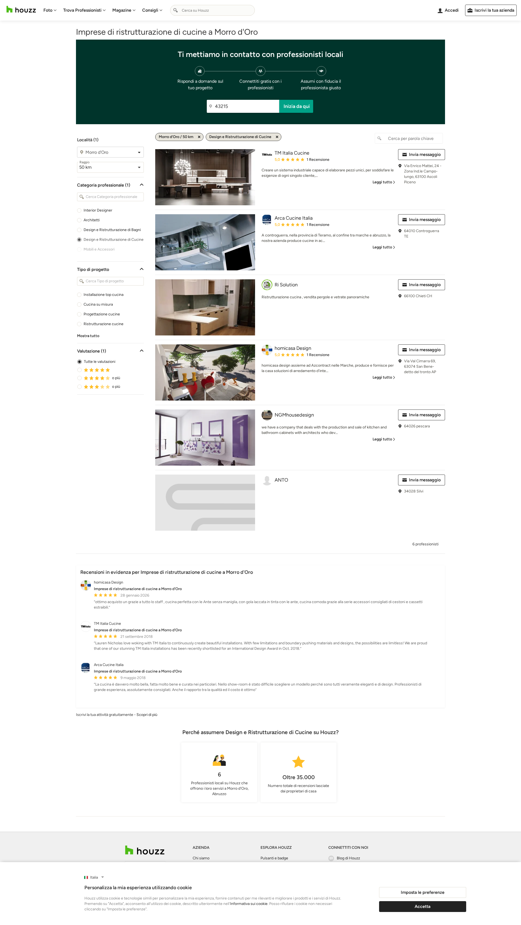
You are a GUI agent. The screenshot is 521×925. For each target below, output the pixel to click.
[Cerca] (175, 10)
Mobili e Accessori (99, 249)
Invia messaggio (425, 154)
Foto (47, 10)
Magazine (121, 10)
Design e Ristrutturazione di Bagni (112, 230)
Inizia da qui (297, 106)
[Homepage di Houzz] (21, 9)
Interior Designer (98, 210)
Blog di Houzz (348, 858)
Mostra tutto (88, 336)
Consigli (150, 10)
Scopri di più (146, 714)
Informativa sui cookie (249, 903)
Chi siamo (201, 858)
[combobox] (212, 10)
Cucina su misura (98, 304)
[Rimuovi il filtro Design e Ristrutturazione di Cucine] (277, 137)
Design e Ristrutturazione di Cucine (114, 239)
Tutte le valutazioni (99, 361)
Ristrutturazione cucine (103, 324)
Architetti (92, 220)
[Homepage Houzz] (145, 850)
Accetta (422, 906)
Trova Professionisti (82, 10)
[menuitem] (50, 10)
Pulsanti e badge (274, 858)
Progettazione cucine (102, 314)
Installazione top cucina (103, 294)
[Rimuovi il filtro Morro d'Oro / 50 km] (199, 137)
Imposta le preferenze (422, 892)
